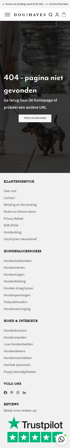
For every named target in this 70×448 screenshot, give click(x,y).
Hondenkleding (15, 281)
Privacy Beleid (13, 218)
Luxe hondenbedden (18, 344)
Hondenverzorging (17, 309)
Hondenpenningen (17, 295)
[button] (61, 439)
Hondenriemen (14, 267)
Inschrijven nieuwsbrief (20, 239)
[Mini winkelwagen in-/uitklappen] (63, 14)
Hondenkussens (15, 330)
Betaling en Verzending (20, 204)
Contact (9, 198)
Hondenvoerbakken (18, 358)
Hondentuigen (14, 274)
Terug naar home (35, 118)
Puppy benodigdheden (20, 372)
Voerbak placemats (17, 365)
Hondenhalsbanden (18, 261)
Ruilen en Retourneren (20, 211)
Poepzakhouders (16, 302)
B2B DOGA (11, 225)
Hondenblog (13, 232)
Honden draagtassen (18, 288)
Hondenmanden (15, 337)
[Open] (7, 14)
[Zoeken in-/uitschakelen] (50, 14)
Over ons (10, 191)
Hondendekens (14, 351)
